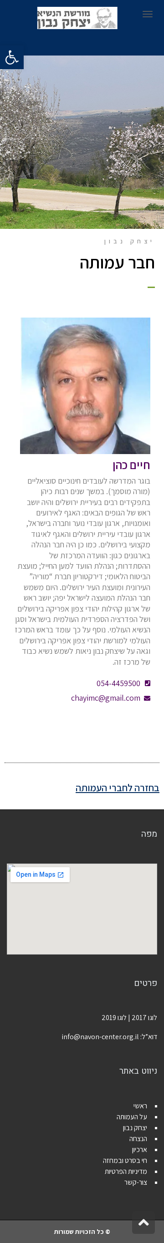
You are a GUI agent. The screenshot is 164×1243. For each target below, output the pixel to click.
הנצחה (138, 1138)
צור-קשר (135, 1182)
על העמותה (132, 1117)
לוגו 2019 (114, 1017)
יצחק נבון (135, 1127)
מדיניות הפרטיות (126, 1171)
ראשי (140, 1106)
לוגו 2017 (144, 1017)
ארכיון (139, 1149)
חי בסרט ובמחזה (125, 1160)
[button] (12, 57)
